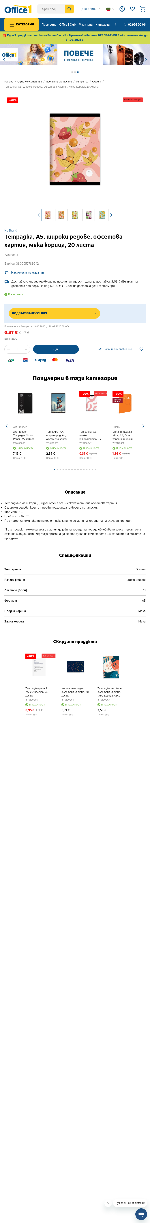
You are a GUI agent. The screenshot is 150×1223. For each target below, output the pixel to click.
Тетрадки (82, 81)
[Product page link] (25, 403)
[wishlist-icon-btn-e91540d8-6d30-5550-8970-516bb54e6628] (141, 349)
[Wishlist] (132, 9)
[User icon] (122, 9)
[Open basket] (143, 9)
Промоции (49, 24)
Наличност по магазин (27, 272)
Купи (56, 349)
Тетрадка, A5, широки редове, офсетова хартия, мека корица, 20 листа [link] (51, 86)
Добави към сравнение (117, 349)
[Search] (69, 9)
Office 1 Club (67, 24)
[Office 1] (17, 9)
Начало (8, 81)
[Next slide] (111, 215)
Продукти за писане (59, 81)
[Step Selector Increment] (26, 349)
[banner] (75, 54)
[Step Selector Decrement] (8, 349)
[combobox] (90, 9)
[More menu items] (115, 24)
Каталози (102, 24)
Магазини (86, 24)
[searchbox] (55, 9)
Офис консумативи (29, 81)
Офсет (96, 81)
